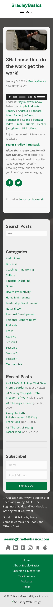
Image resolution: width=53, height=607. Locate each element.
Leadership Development (22, 303)
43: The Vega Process (19, 403)
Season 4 (11, 358)
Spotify (10, 111)
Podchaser (12, 119)
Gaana (26, 119)
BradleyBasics (26, 5)
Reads (9, 331)
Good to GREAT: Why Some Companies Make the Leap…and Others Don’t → (23, 522)
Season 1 (11, 342)
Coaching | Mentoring (20, 269)
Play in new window (29, 102)
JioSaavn (29, 115)
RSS (24, 128)
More (33, 128)
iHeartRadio (13, 115)
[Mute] (35, 96)
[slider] (41, 96)
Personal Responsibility (21, 320)
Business (11, 264)
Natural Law (13, 308)
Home (26, 560)
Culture (10, 275)
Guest (9, 286)
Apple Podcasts (29, 106)
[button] (26, 486)
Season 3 (11, 353)
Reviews (11, 336)
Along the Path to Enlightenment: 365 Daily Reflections (21, 417)
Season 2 (11, 347)
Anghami (13, 128)
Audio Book (13, 258)
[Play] (9, 96)
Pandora (36, 111)
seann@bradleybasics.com (26, 539)
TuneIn (29, 124)
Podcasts (11, 325)
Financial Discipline (18, 280)
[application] (26, 97)
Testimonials (14, 364)
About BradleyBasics (27, 565)
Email (19, 124)
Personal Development (20, 314)
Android (23, 111)
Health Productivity (18, 292)
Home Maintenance (18, 297)
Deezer (41, 124)
